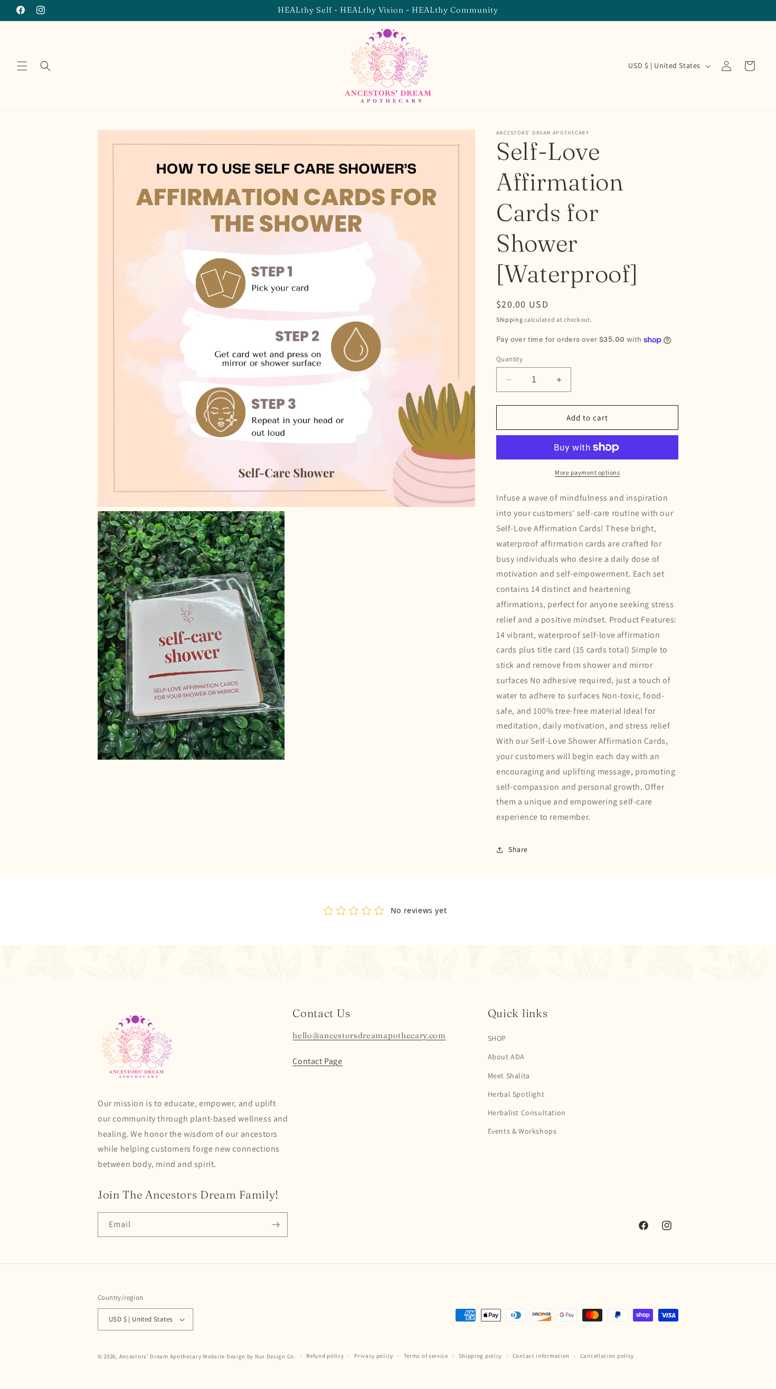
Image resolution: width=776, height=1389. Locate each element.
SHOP (497, 1038)
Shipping (509, 319)
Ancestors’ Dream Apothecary (160, 1356)
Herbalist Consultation (527, 1112)
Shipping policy (481, 1355)
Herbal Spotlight (516, 1094)
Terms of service (426, 1355)
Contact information (541, 1355)
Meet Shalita (509, 1075)
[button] (22, 66)
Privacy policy (373, 1355)
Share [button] (518, 849)
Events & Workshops (522, 1131)
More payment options (587, 472)
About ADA (506, 1056)
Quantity (509, 359)
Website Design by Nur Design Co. (249, 1356)
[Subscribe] (275, 1224)
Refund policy (325, 1355)
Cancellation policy (607, 1355)
